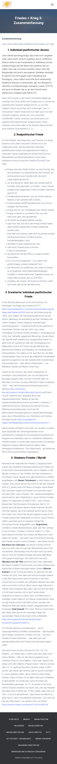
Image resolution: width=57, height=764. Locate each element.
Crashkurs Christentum (28, 745)
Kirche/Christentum (15, 732)
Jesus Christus (35, 732)
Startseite (14, 719)
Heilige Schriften (35, 726)
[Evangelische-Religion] (8, 4)
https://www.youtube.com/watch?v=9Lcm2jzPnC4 (25, 704)
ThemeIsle (38, 758)
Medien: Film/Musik (43, 739)
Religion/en (19, 726)
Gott (48, 732)
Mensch (26, 719)
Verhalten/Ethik (41, 719)
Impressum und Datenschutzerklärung (28, 752)
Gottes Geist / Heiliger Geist (18, 739)
